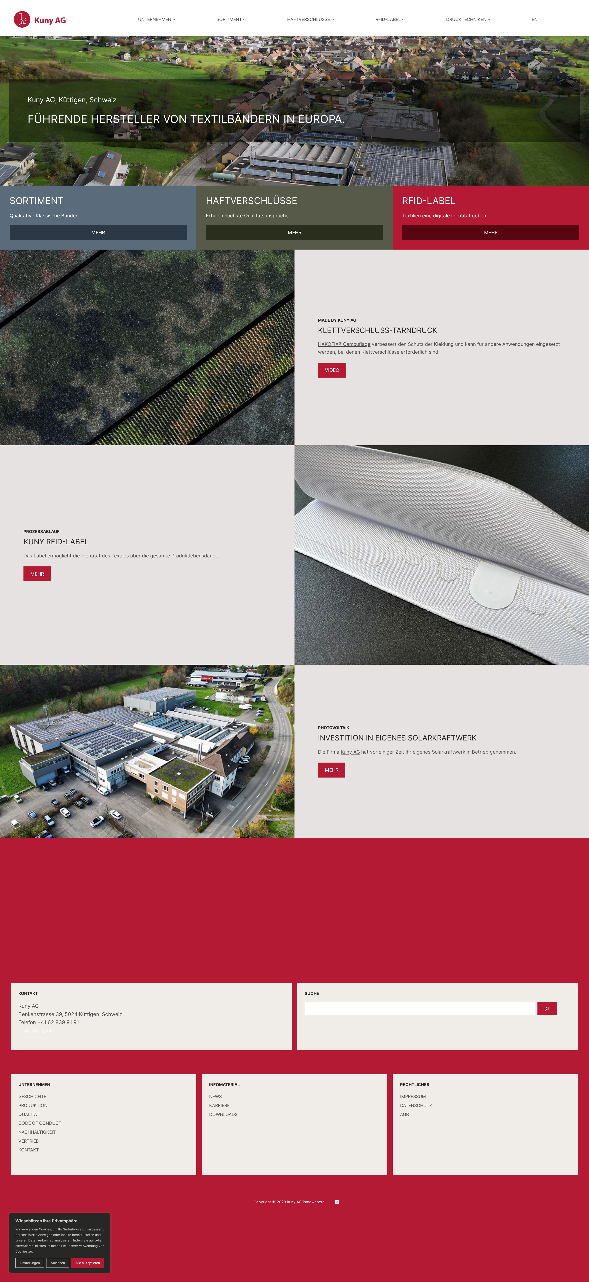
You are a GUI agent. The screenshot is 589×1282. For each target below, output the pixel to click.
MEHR (98, 232)
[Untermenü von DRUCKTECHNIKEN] (489, 19)
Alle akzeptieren (87, 1263)
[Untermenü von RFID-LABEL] (403, 19)
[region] (59, 1243)
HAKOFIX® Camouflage (344, 344)
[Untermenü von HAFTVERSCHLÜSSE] (332, 19)
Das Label (34, 556)
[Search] (547, 1009)
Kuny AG (350, 752)
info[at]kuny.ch (35, 1031)
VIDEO (332, 370)
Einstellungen (30, 1263)
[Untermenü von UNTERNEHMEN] (173, 19)
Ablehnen (58, 1263)
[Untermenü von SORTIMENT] (244, 19)
